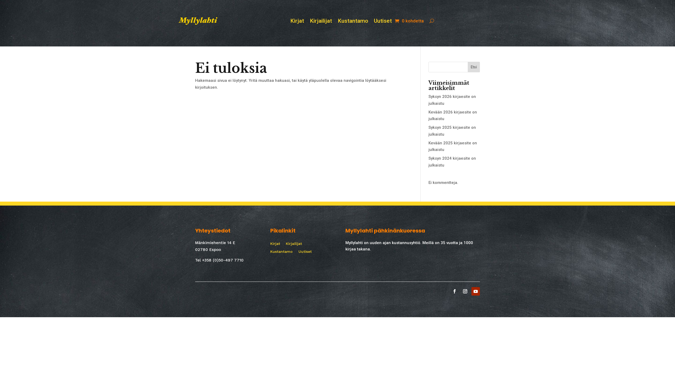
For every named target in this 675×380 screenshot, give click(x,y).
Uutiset (383, 21)
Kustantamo (353, 21)
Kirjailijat (321, 21)
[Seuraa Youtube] (475, 291)
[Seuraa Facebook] (454, 291)
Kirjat (297, 21)
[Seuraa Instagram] (465, 291)
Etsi (474, 67)
